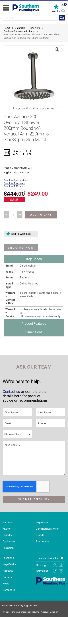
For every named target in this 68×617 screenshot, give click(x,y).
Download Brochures (14, 183)
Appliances (9, 541)
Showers (35, 28)
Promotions (43, 541)
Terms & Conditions (20, 612)
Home (7, 28)
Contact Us (9, 589)
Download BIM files (13, 186)
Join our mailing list (48, 558)
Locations (8, 557)
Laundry (7, 535)
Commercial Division (47, 528)
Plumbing (8, 547)
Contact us (11, 391)
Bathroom (20, 28)
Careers (7, 577)
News (6, 583)
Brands (40, 535)
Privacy (5, 612)
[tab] (34, 259)
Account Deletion (49, 612)
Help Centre (9, 564)
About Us (8, 570)
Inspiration (42, 522)
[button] (57, 53)
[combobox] (30, 18)
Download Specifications (16, 180)
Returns (35, 612)
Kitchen (7, 528)
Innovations (42, 570)
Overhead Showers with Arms (19, 31)
